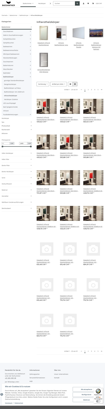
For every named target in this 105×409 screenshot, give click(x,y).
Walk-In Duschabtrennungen (13, 35)
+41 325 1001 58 (10, 378)
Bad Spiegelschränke (10, 107)
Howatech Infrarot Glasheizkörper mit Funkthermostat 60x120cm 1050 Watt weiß (69, 332)
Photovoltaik (6, 126)
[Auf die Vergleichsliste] (48, 100)
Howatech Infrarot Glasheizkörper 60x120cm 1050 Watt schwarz (92, 154)
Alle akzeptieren (86, 389)
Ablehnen (86, 400)
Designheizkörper (10, 84)
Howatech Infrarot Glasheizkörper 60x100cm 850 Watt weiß (45, 154)
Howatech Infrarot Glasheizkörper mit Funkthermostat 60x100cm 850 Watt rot (46, 261)
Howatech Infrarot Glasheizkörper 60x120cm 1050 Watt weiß (69, 190)
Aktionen (5, 133)
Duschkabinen (8, 31)
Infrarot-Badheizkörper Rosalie (79, 45)
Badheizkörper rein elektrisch (14, 92)
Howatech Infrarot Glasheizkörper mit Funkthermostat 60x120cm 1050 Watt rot (69, 297)
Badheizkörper (8, 77)
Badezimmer (6, 27)
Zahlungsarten (35, 374)
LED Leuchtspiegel (9, 103)
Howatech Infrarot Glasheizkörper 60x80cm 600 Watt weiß (93, 225)
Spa (3, 122)
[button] (49, 3)
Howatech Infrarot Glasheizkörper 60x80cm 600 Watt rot (93, 190)
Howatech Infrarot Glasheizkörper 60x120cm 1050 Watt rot (69, 154)
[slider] (2, 146)
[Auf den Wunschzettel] (53, 100)
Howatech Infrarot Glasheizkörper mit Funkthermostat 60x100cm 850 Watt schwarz (69, 261)
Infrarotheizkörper (10, 96)
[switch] (98, 401)
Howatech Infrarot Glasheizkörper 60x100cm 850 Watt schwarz (69, 118)
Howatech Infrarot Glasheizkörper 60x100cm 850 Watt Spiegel (92, 118)
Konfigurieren (86, 394)
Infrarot (6, 111)
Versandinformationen (37, 378)
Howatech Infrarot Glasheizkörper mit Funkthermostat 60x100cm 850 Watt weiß (46, 297)
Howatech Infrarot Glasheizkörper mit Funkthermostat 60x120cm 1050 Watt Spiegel (46, 332)
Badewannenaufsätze (10, 50)
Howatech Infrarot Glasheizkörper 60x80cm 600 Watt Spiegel (70, 225)
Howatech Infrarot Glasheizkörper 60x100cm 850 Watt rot (45, 118)
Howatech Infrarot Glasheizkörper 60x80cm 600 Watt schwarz (46, 225)
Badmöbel (6, 73)
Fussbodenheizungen (10, 114)
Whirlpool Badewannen (11, 54)
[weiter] (101, 89)
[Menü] (101, 389)
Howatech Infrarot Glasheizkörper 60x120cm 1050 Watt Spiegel (45, 190)
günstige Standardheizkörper (14, 80)
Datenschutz (19, 403)
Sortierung (42, 84)
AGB (31, 381)
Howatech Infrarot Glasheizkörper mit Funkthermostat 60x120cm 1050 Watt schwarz (92, 297)
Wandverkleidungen (10, 58)
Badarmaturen (8, 65)
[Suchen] (77, 3)
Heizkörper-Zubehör (11, 99)
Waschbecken (8, 69)
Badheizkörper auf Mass (12, 88)
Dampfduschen (8, 43)
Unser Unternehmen (61, 374)
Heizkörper (5, 118)
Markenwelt (6, 130)
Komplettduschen (9, 39)
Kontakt (56, 378)
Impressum (8, 403)
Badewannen (7, 46)
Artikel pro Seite (57, 84)
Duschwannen (8, 62)
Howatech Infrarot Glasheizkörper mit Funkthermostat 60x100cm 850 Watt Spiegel (92, 261)
